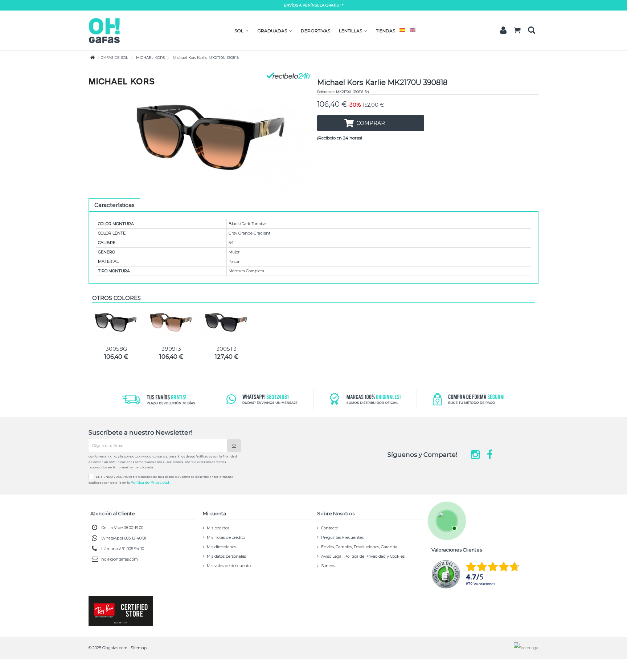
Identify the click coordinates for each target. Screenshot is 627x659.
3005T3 (226, 348)
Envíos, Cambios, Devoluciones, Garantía (359, 546)
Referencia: (326, 92)
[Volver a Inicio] (91, 57)
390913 (171, 348)
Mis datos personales (226, 556)
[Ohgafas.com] (104, 30)
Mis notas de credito (226, 537)
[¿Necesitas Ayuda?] (446, 520)
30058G (116, 348)
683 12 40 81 (135, 538)
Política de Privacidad (150, 482)
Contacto (329, 527)
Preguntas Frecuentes (342, 537)
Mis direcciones (221, 546)
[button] (241, 30)
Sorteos (328, 565)
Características (114, 205)
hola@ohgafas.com (119, 559)
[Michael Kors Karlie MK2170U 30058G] (116, 323)
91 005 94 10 (133, 548)
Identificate (503, 30)
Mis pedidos (218, 527)
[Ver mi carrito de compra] (517, 30)
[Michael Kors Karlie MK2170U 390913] (171, 323)
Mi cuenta (214, 513)
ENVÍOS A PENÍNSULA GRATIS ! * (314, 5)
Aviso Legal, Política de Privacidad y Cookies (363, 556)
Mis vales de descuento (229, 565)
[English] (412, 30)
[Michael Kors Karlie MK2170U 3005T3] (226, 323)
